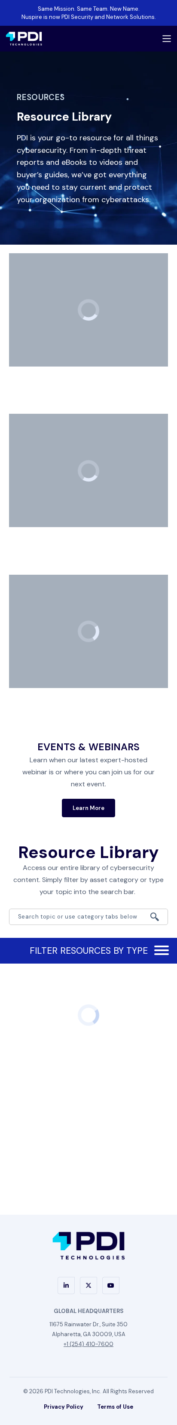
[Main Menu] (167, 38)
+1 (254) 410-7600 (88, 1344)
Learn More (88, 808)
